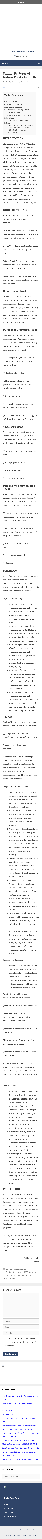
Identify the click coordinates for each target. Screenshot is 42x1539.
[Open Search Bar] (39, 63)
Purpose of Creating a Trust (18, 109)
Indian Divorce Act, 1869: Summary (22, 1272)
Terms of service (33, 1530)
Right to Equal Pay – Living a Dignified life (20, 1448)
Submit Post (9, 1508)
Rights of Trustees (19, 130)
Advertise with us (12, 1516)
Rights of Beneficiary (20, 120)
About (6, 1504)
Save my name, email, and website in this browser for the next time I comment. (21, 1342)
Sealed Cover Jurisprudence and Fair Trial (20, 1459)
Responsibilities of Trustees (23, 125)
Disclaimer (7, 1530)
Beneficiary (11, 118)
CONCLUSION (12, 132)
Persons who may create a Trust (20, 115)
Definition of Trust (14, 107)
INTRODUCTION (13, 101)
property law (22, 1269)
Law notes (10, 1269)
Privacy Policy (19, 1530)
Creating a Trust (13, 112)
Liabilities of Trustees (21, 128)
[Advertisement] (21, 27)
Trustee (9, 123)
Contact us (8, 1512)
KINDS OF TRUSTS (14, 104)
